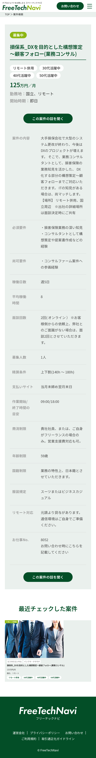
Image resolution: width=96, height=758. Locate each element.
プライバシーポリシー (45, 732)
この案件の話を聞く (48, 118)
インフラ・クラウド (32, 661)
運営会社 (19, 732)
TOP (7, 14)
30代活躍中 (51, 67)
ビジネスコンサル (15, 661)
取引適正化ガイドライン (58, 738)
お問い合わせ (70, 6)
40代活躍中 (22, 75)
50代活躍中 (48, 75)
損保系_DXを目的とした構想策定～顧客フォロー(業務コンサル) (35, 665)
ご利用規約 (28, 738)
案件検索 (18, 14)
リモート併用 (23, 67)
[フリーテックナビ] (22, 7)
